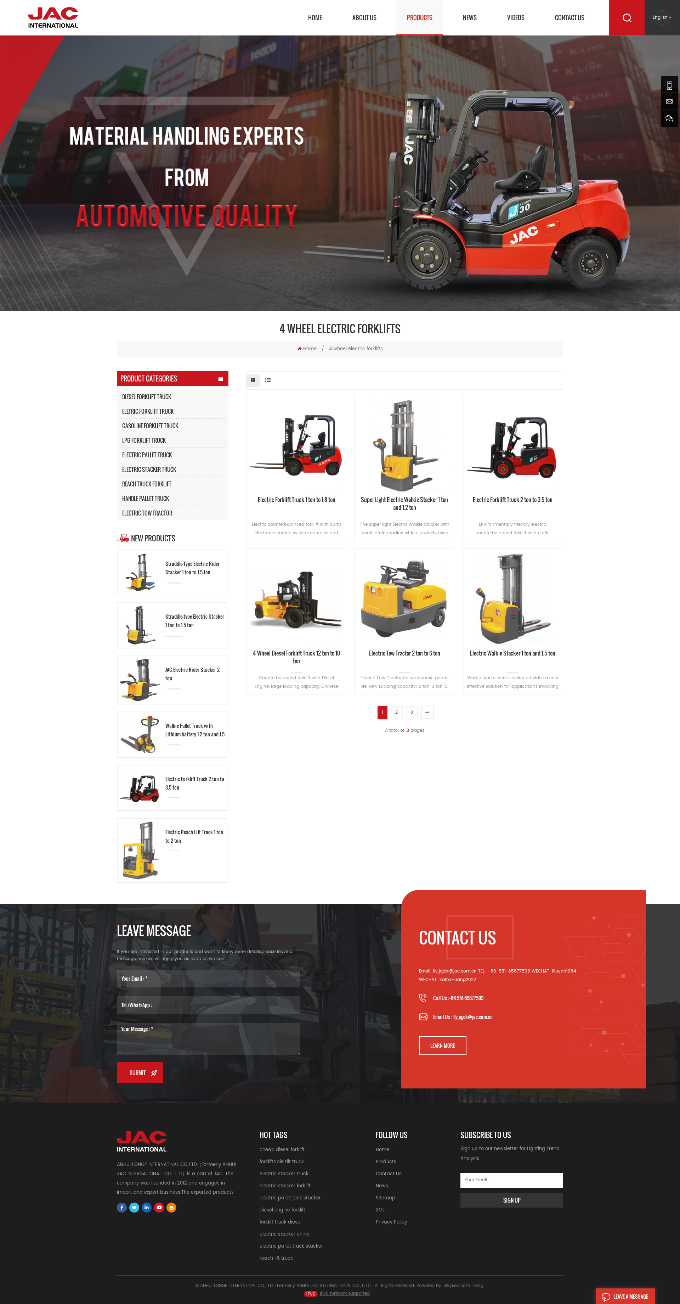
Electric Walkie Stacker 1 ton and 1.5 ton (512, 653)
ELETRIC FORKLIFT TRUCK (148, 411)
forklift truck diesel (280, 1222)
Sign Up (512, 1200)
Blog (478, 1285)
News (470, 17)
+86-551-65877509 (466, 998)
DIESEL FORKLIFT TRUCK (146, 397)
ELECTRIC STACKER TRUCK (149, 469)
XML (380, 1210)
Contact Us (569, 17)
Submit (138, 1072)
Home (315, 17)
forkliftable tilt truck (282, 1162)
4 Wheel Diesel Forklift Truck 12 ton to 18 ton (296, 657)
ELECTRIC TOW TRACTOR (147, 513)
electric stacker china (285, 1234)
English (660, 17)
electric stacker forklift (285, 1186)
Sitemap (385, 1198)
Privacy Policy (391, 1222)
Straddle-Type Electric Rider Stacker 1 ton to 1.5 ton (192, 568)
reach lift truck (276, 1258)
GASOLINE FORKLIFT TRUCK (150, 426)
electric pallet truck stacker (291, 1246)
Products (419, 17)
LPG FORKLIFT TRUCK (144, 440)
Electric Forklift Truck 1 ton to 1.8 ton (296, 500)
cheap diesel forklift (282, 1150)
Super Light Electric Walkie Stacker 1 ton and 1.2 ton (404, 503)
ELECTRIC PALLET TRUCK (147, 455)
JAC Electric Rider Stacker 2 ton (192, 674)
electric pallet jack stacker (290, 1198)
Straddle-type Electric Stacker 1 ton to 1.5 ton (194, 621)
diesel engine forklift (282, 1210)
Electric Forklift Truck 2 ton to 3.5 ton (194, 783)
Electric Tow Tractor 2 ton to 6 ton (404, 653)
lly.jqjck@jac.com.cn (473, 1016)
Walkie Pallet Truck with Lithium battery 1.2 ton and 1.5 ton (195, 730)
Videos (516, 17)
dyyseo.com (457, 1285)
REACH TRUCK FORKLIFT (146, 484)
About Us (364, 17)
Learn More (442, 1045)
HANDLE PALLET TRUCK (145, 498)
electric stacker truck (284, 1174)
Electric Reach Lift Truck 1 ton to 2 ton (194, 836)
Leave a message (630, 1296)
